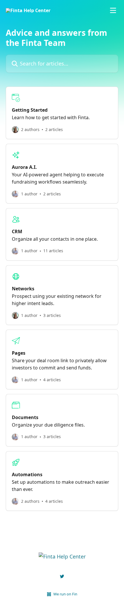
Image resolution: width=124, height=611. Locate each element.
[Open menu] (113, 10)
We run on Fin (65, 594)
